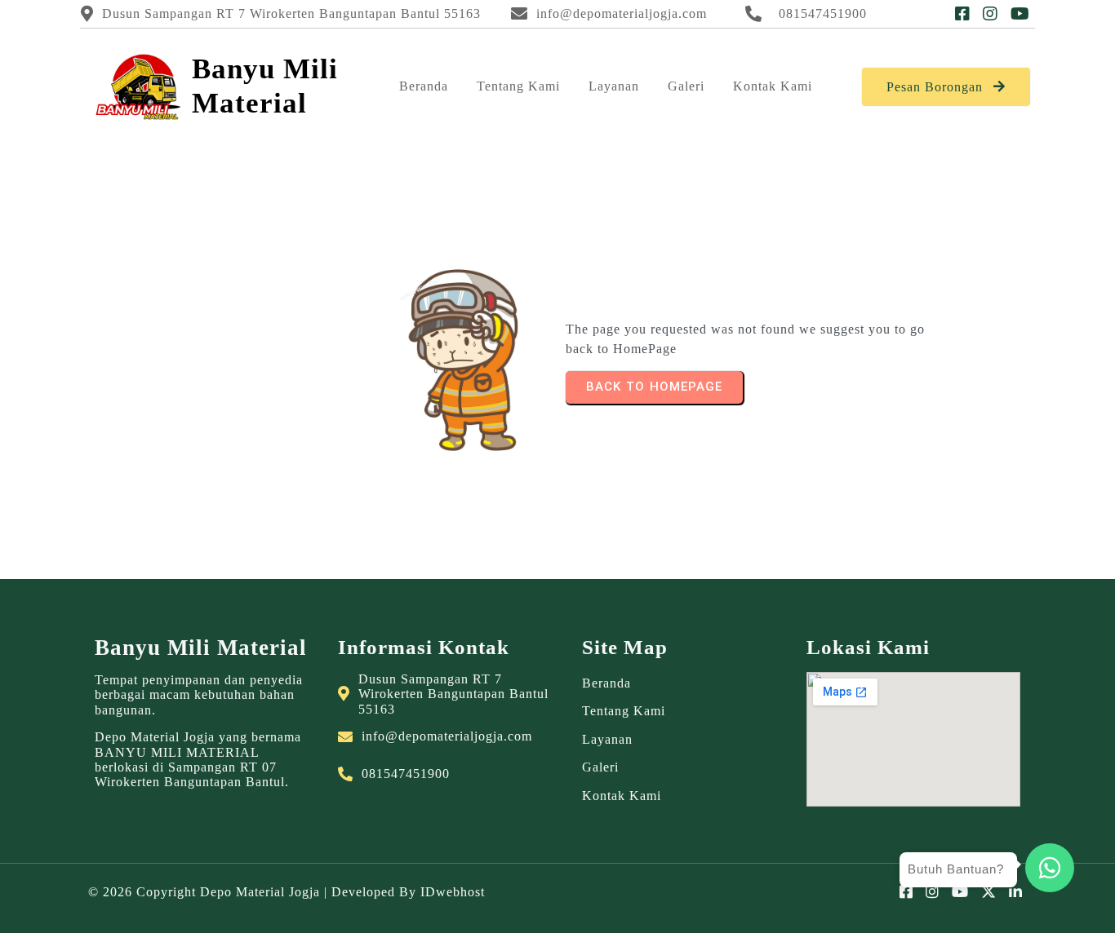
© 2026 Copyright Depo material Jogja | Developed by (254, 892)
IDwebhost (452, 892)
